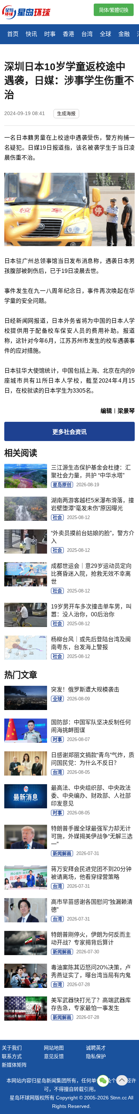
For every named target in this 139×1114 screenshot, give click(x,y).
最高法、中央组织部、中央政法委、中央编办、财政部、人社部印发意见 (91, 796)
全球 (105, 34)
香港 (68, 34)
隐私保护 (96, 1056)
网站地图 (54, 1048)
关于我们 (12, 1048)
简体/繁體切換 (113, 10)
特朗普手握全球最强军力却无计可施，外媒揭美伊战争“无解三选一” (92, 836)
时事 (50, 34)
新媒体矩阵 (14, 1065)
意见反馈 (54, 1056)
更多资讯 (69, 432)
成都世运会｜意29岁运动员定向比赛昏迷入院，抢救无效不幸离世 (91, 574)
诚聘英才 (96, 1048)
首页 (13, 34)
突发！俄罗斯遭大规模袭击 (85, 689)
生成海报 (66, 113)
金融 (124, 34)
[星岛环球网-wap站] (30, 13)
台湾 (87, 34)
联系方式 (12, 1056)
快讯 (31, 34)
